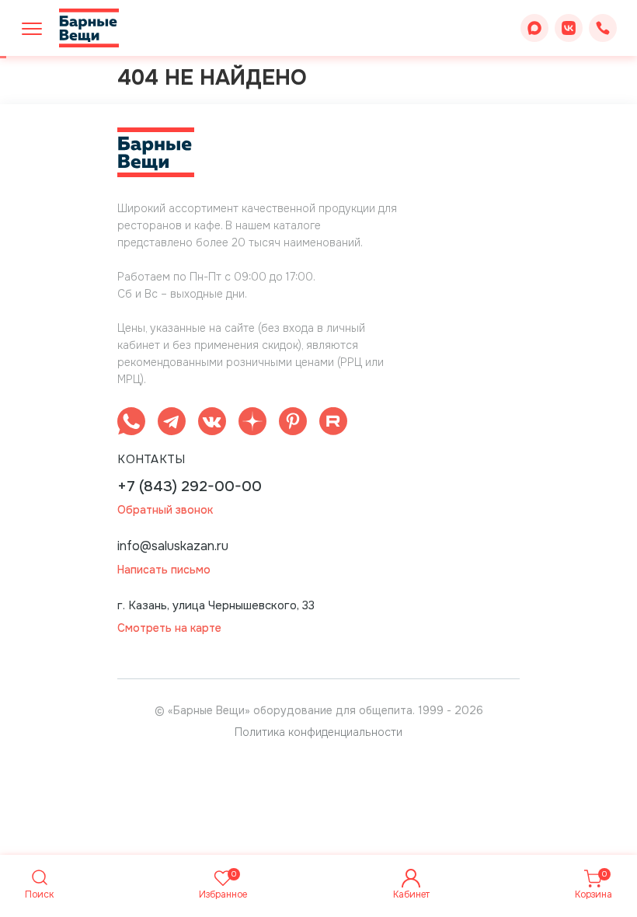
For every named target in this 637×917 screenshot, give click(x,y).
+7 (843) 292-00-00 (189, 487)
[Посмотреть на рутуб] (333, 424)
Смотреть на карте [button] (169, 628)
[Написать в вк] (212, 424)
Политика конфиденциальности (318, 732)
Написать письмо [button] (164, 570)
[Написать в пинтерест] (293, 424)
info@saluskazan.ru (172, 546)
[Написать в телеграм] (172, 424)
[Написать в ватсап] (131, 424)
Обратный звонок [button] (165, 510)
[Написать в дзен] (252, 424)
